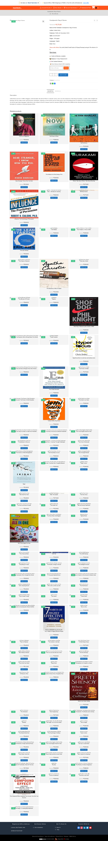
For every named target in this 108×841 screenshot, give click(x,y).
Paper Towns (84, 463)
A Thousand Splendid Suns (54, 575)
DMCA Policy (72, 836)
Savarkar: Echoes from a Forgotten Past (54, 673)
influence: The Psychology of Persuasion (24, 219)
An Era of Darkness (54, 775)
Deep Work (54, 663)
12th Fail (54, 554)
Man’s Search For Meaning (84, 754)
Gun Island (54, 596)
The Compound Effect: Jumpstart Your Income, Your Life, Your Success (24, 796)
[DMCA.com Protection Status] (42, 839)
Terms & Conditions (50, 836)
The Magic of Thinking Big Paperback (24, 808)
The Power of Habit (84, 368)
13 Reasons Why (24, 673)
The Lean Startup (24, 250)
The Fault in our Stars (84, 400)
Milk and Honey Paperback (84, 505)
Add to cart (63, 74)
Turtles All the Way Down (54, 420)
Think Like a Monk (84, 261)
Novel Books (55, 13)
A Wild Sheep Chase (84, 642)
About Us (59, 827)
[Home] (50, 13)
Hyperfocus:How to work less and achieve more (84, 358)
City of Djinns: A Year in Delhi (84, 229)
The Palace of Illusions (24, 261)
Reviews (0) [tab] (58, 91)
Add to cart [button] (24, 142)
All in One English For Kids (24, 543)
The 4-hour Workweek (83, 442)
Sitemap (66, 836)
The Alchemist (24, 711)
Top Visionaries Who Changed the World (24, 575)
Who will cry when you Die (54, 585)
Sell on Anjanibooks (39, 827)
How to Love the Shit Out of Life (54, 652)
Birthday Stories (84, 191)
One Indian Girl (53, 505)
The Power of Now (53, 136)
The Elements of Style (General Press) (24, 743)
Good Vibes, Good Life (24, 754)
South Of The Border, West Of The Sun (24, 764)
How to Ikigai (84, 722)
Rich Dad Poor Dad (24, 494)
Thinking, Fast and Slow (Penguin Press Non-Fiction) (24, 368)
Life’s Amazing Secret (24, 585)
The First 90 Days (84, 652)
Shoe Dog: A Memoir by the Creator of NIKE (84, 326)
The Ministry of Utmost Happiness (84, 764)
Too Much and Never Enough (24, 505)
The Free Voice (83, 494)
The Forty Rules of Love (54, 452)
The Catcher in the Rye (54, 642)
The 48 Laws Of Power (24, 299)
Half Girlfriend (84, 143)
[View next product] (97, 21)
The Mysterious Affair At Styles (54, 288)
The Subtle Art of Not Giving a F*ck (54, 174)
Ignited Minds (84, 516)
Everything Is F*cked (24, 564)
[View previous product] (94, 21)
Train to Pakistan (24, 642)
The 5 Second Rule (24, 554)
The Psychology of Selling (54, 733)
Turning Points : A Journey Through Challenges (54, 442)
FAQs (58, 829)
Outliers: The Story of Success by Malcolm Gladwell (54, 431)
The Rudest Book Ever (24, 733)
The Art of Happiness (24, 136)
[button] (43, 21)
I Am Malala (54, 229)
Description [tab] (50, 91)
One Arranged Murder (84, 452)
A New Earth (84, 596)
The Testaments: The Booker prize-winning (84, 711)
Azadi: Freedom (54, 337)
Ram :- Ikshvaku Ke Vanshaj (54, 191)
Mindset (24, 722)
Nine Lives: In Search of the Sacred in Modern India (84, 575)
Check (66, 68)
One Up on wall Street (84, 743)
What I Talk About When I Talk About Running (84, 181)
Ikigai (24, 484)
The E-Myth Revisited (54, 389)
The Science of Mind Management (24, 452)
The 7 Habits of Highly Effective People (54, 631)
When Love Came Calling (84, 701)
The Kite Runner (84, 585)
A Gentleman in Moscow (24, 442)
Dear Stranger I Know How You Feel (24, 181)
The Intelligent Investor (83, 564)
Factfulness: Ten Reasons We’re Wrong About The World (24, 337)
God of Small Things (24, 596)
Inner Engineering (54, 711)
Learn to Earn (84, 733)
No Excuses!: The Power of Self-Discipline (24, 400)
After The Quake (54, 494)
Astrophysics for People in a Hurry (84, 663)
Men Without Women (24, 652)
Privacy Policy (59, 836)
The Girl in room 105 (84, 775)
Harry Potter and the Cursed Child (54, 754)
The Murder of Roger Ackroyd (54, 564)
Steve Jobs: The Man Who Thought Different (54, 463)
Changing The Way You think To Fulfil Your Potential (24, 431)
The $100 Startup (84, 554)
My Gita (54, 764)
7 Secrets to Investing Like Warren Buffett (24, 607)
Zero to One (84, 607)
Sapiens (54, 299)
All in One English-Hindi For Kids (83, 431)
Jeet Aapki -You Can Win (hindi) (54, 722)
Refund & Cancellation (37, 836)
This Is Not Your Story (24, 663)
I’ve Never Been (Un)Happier (54, 516)
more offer (86, 2)
